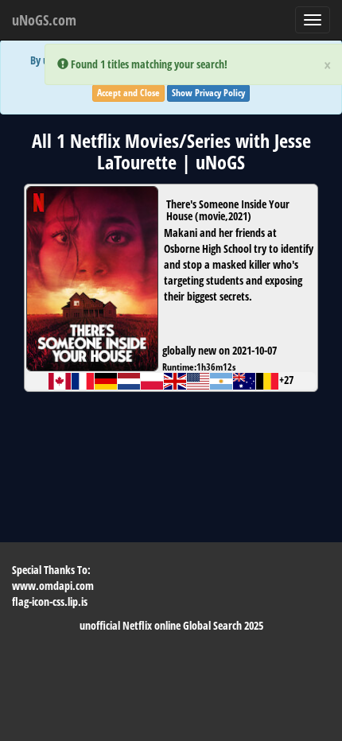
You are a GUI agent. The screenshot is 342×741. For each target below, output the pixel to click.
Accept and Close (128, 92)
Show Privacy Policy (208, 92)
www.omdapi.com (53, 585)
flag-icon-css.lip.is (49, 601)
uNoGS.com (44, 19)
